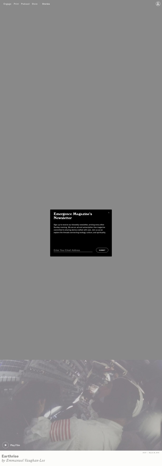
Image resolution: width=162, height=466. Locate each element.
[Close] (108, 212)
